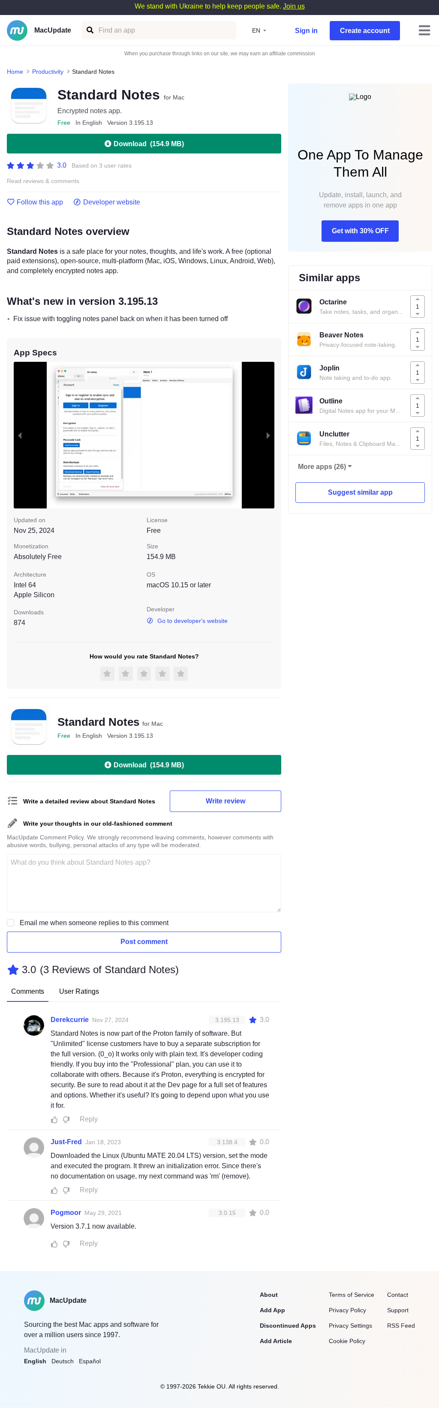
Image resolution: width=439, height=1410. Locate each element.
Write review (225, 801)
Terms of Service (351, 1295)
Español (90, 1361)
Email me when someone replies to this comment (94, 922)
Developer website (111, 202)
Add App (272, 1310)
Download (149, 143)
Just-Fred (66, 1141)
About (269, 1295)
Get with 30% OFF (360, 230)
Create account (365, 30)
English (35, 1361)
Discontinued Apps (288, 1325)
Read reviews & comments (43, 181)
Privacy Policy (347, 1310)
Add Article (276, 1341)
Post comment (144, 941)
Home (15, 71)
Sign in (306, 30)
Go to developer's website (192, 621)
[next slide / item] (268, 435)
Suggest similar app (360, 492)
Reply (89, 1119)
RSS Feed (401, 1325)
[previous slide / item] (20, 435)
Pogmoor (66, 1212)
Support (398, 1310)
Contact (397, 1295)
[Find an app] (89, 30)
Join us (294, 6)
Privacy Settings (350, 1325)
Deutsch (62, 1361)
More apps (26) (322, 466)
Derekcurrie (70, 1019)
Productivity (47, 71)
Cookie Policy (347, 1341)
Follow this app (40, 202)
